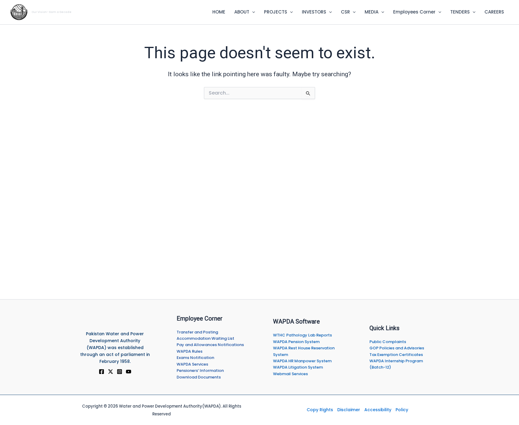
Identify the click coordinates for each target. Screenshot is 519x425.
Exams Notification (195, 357)
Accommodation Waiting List (205, 338)
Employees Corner (414, 12)
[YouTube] (128, 371)
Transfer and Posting (197, 332)
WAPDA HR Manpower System (302, 361)
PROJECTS (275, 12)
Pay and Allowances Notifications (210, 345)
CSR (345, 12)
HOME (218, 12)
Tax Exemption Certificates (396, 354)
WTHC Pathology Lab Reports (302, 335)
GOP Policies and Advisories (396, 348)
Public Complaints (387, 342)
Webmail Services (290, 374)
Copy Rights (320, 410)
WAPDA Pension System (296, 342)
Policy (402, 410)
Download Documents (199, 377)
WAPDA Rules (189, 351)
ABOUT (241, 12)
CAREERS (494, 12)
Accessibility (377, 410)
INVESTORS (314, 12)
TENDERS (460, 12)
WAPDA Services (192, 364)
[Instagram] (119, 371)
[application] (252, 12)
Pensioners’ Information (200, 370)
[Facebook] (101, 371)
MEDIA (371, 12)
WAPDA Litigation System (298, 367)
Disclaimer (348, 410)
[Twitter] (110, 371)
